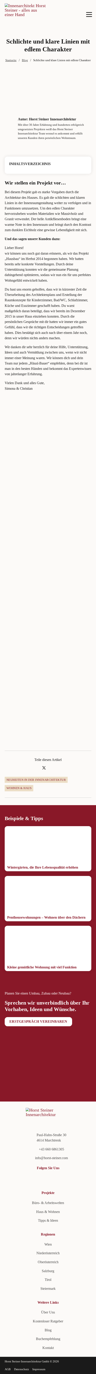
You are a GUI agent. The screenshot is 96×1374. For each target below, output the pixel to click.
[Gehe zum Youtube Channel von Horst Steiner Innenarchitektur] (14, 1178)
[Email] (60, 768)
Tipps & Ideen (48, 1220)
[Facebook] (36, 768)
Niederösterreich (48, 1253)
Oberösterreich (48, 1262)
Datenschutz (21, 1369)
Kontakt (48, 1348)
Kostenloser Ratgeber (48, 1321)
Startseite (11, 60)
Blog (25, 60)
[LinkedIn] (52, 768)
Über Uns (48, 1312)
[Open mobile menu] (89, 14)
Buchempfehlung (48, 1339)
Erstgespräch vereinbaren (38, 1021)
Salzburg (48, 1271)
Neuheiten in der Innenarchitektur (36, 779)
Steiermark (48, 1288)
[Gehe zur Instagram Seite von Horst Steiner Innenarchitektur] (30, 1178)
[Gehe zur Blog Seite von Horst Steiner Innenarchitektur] (37, 1178)
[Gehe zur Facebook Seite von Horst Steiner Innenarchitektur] (22, 1178)
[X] (44, 768)
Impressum (38, 1369)
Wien (48, 1244)
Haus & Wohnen (48, 1212)
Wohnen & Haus (19, 788)
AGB (8, 1369)
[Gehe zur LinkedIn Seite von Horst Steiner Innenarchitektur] (7, 1178)
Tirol (48, 1280)
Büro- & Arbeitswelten (48, 1203)
